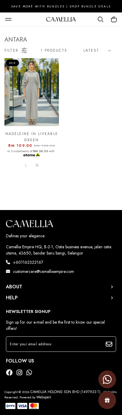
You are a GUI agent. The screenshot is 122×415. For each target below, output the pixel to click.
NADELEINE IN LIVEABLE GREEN (31, 136)
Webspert (43, 397)
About (14, 287)
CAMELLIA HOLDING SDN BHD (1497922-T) (65, 392)
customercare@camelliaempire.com (43, 271)
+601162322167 (28, 262)
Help (12, 298)
